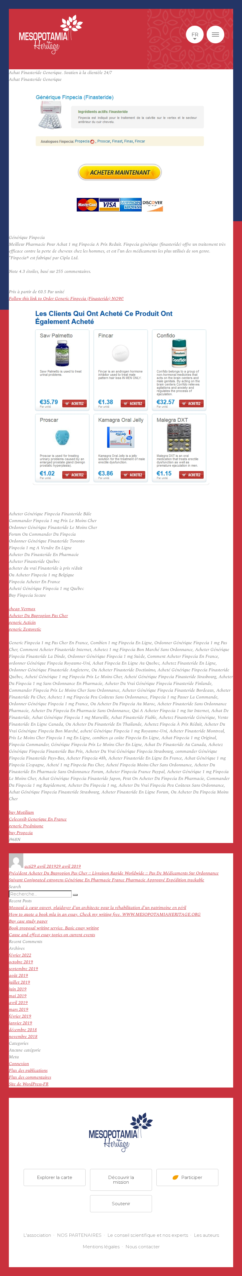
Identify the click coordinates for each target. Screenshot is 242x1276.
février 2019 (20, 1016)
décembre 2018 (23, 1029)
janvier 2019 (20, 1023)
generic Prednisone (26, 826)
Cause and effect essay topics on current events (52, 934)
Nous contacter (142, 1246)
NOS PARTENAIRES (79, 1235)
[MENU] (215, 34)
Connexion (19, 1063)
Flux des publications (28, 1070)
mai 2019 (18, 996)
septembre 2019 (23, 968)
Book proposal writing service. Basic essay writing (54, 928)
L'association (37, 1235)
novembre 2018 (23, 1036)
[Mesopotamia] (51, 34)
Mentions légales (101, 1246)
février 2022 (20, 955)
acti (27, 866)
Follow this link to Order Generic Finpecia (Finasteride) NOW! (66, 298)
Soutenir (121, 1203)
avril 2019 (18, 1002)
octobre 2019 (21, 962)
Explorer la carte (54, 1177)
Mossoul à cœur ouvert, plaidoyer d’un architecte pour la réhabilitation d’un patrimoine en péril (97, 907)
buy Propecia (21, 832)
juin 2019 (18, 989)
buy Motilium (21, 812)
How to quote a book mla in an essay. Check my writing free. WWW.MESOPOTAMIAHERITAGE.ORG (105, 914)
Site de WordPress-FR (28, 1084)
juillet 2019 (19, 982)
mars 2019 (18, 1009)
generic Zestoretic (25, 629)
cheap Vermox (22, 609)
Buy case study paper (28, 921)
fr (195, 34)
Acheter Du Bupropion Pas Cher (38, 615)
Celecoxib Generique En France (38, 819)
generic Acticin (22, 622)
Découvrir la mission (121, 1180)
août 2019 (18, 975)
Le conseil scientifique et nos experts (147, 1235)
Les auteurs (206, 1235)
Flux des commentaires (30, 1077)
